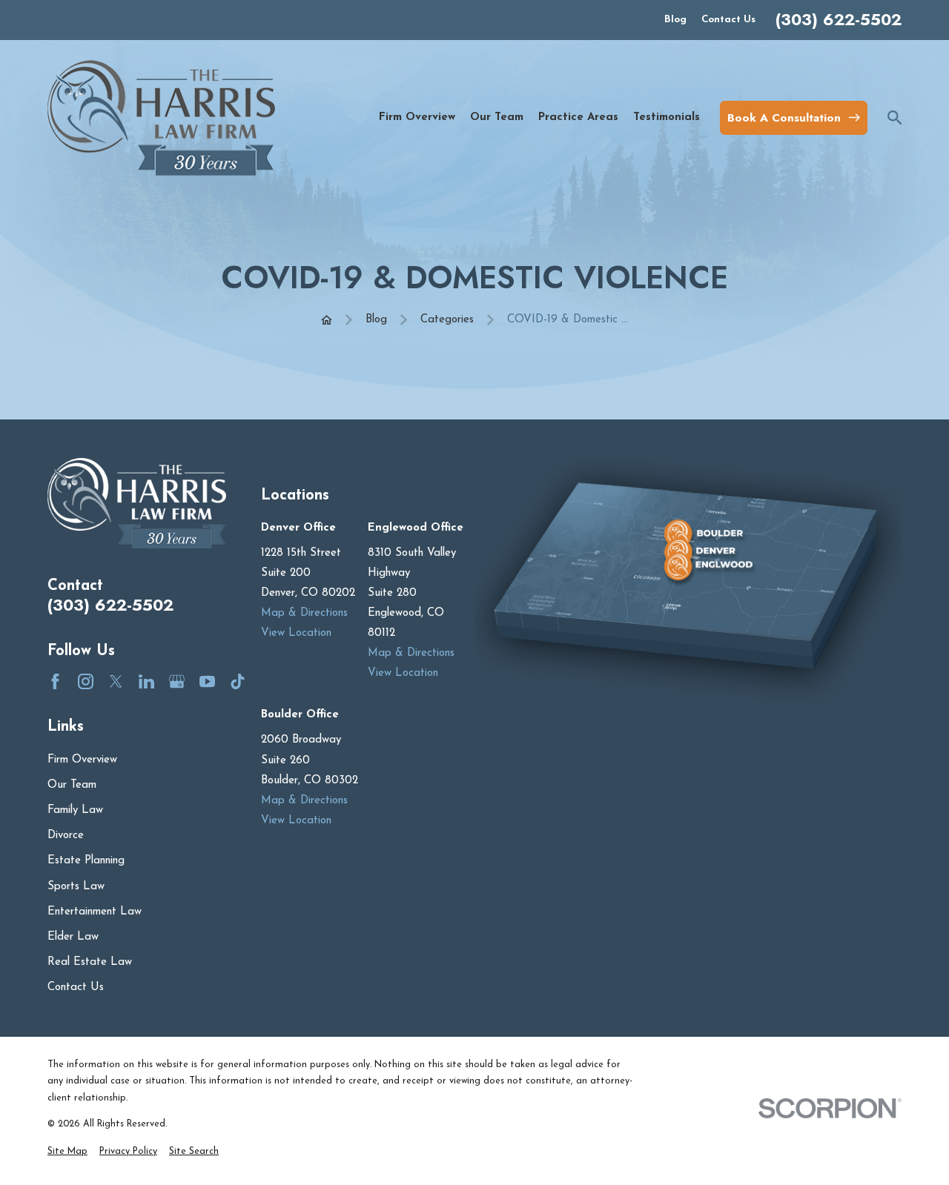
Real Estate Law (89, 962)
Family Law (75, 810)
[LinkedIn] (146, 681)
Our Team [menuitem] (496, 117)
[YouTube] (207, 681)
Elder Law (73, 937)
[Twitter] (116, 681)
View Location (296, 633)
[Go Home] (326, 319)
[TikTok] (237, 681)
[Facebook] (55, 681)
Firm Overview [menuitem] (417, 117)
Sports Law (76, 886)
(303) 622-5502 (839, 20)
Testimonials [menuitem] (666, 117)
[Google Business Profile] (177, 681)
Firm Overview (82, 760)
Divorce (65, 835)
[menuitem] (67, 1152)
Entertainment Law (94, 911)
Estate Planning (86, 860)
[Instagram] (85, 681)
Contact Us (728, 19)
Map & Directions (304, 613)
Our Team (71, 785)
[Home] (161, 118)
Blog (675, 19)
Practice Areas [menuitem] (578, 117)
